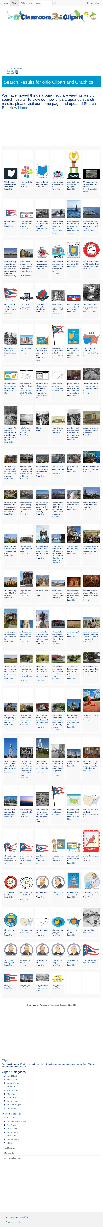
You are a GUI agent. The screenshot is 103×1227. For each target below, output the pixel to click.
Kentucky (91, 231)
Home (5, 3)
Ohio (11, 189)
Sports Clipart (12, 1108)
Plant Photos (12, 1136)
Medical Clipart (12, 1098)
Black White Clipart (14, 1105)
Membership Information (12, 1158)
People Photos (12, 1132)
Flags (11, 226)
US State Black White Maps (26, 393)
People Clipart (12, 1101)
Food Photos (11, 1125)
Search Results (16, 68)
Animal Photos (12, 1118)
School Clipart (12, 1080)
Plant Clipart (11, 1094)
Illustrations (92, 312)
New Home (18, 108)
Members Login (94, 3)
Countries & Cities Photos (16, 1121)
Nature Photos (12, 1129)
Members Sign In (10, 1153)
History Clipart (12, 1087)
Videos (9, 1143)
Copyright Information (14, 1222)
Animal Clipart (12, 1076)
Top (7, 68)
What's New (26, 3)
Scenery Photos (13, 1139)
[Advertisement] (51, 43)
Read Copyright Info (11, 1148)
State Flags (92, 963)
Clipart (15, 3)
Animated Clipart (13, 1083)
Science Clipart (12, 1090)
